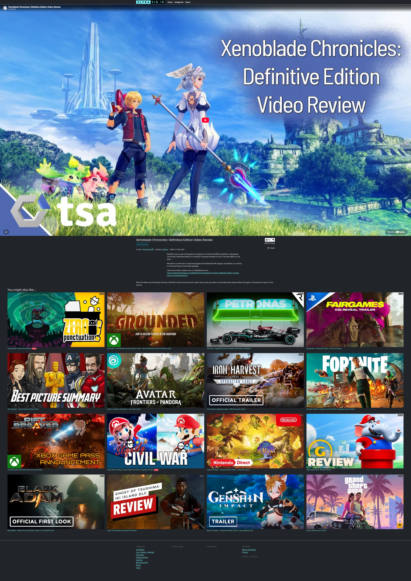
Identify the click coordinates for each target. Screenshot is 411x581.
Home (170, 2)
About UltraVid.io (249, 550)
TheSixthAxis (147, 249)
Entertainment (142, 557)
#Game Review (142, 244)
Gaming (165, 249)
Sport (138, 568)
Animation (140, 550)
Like (269, 240)
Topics (187, 2)
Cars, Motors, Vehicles (145, 552)
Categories (178, 2)
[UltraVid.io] (150, 2)
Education (140, 555)
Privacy (245, 552)
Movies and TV (142, 562)
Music (138, 565)
